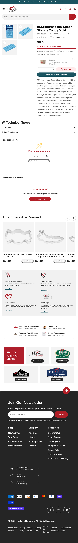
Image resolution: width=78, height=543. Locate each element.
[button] (3, 9)
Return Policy (54, 450)
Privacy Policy (60, 420)
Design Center (15, 446)
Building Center (15, 441)
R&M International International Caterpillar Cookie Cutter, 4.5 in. (50, 255)
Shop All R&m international (59, 34)
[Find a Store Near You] (65, 9)
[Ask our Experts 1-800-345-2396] (60, 9)
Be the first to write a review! (39, 161)
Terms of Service (43, 420)
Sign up (61, 414)
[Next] (73, 218)
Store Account (55, 437)
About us (33, 433)
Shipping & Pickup (56, 446)
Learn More (8, 289)
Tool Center (13, 437)
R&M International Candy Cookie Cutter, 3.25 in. (18, 255)
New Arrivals (14, 433)
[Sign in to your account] (70, 9)
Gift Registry (54, 441)
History (32, 437)
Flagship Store (35, 441)
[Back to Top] (66, 390)
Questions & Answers (12, 177)
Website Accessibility (58, 458)
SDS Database (55, 454)
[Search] (72, 17)
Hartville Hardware (26, 521)
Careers (32, 446)
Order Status (54, 433)
